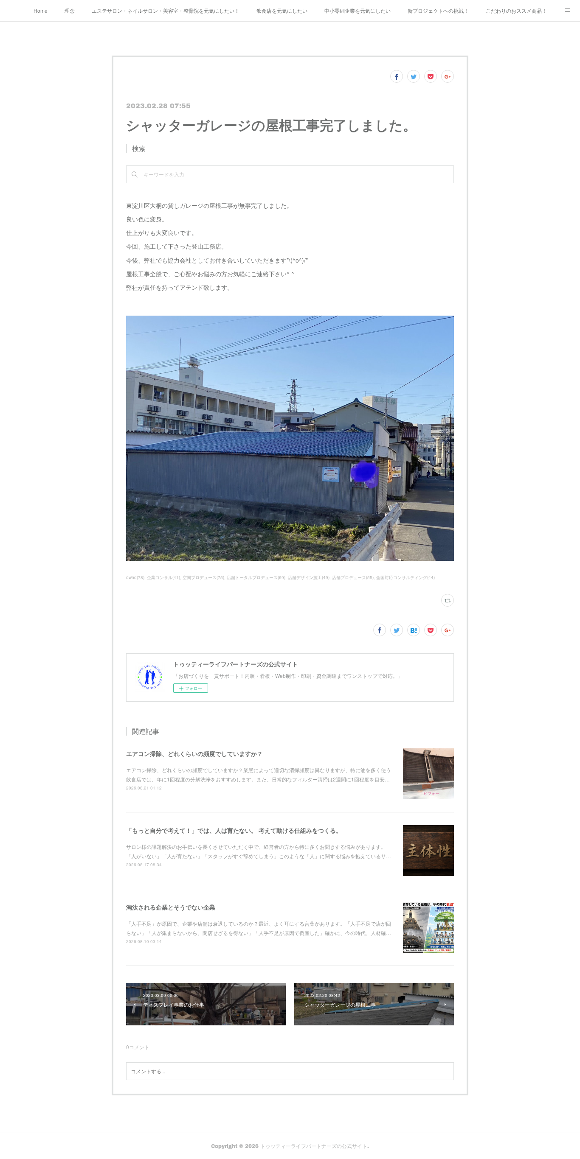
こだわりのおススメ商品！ (516, 10)
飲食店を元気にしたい (281, 10)
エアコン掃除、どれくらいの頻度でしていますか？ (194, 753)
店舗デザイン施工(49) (308, 577)
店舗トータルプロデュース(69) (256, 577)
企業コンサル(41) (163, 577)
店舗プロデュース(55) (353, 577)
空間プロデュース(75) (203, 577)
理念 (70, 10)
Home (41, 10)
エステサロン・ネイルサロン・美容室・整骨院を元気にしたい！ (165, 10)
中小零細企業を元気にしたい (357, 10)
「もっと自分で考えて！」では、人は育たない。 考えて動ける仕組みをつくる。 (234, 830)
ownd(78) (135, 577)
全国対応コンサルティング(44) (405, 577)
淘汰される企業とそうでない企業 (170, 907)
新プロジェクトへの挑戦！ (438, 10)
